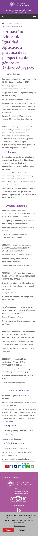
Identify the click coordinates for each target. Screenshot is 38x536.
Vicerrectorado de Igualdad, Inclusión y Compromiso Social (19, 11)
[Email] (32, 466)
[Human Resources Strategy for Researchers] (19, 511)
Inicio (3, 24)
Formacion (13, 23)
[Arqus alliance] (18, 499)
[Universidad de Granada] (19, 4)
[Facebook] (11, 466)
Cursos (20, 23)
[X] (15, 466)
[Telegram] (24, 466)
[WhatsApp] (28, 466)
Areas (7, 23)
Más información (19, 526)
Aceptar (8, 530)
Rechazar (22, 530)
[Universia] (19, 505)
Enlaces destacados (13, 477)
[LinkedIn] (19, 466)
